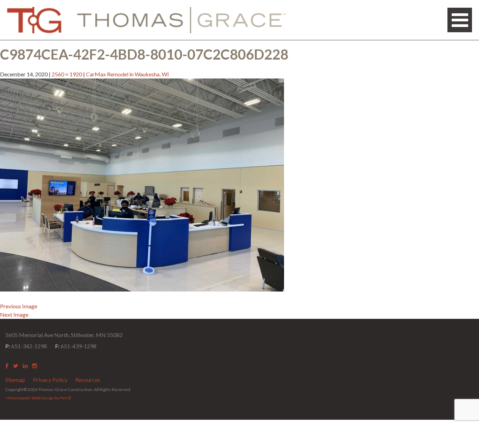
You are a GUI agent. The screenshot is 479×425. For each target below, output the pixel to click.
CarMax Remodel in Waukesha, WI (127, 74)
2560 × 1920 (67, 74)
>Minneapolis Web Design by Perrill (38, 397)
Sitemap (15, 379)
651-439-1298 (75, 346)
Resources (87, 379)
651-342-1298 (26, 346)
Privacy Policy (50, 379)
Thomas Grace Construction (146, 20)
